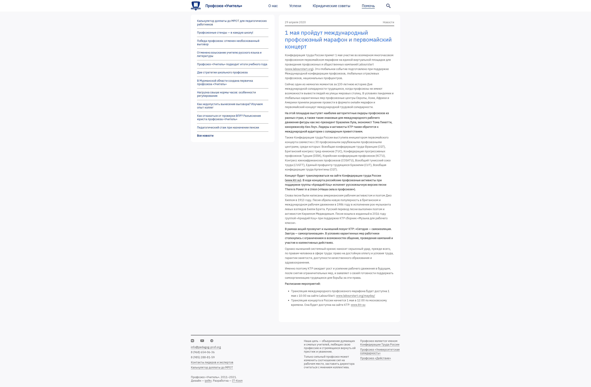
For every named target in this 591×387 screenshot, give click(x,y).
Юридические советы (331, 5)
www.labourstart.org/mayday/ (355, 295)
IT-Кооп (237, 380)
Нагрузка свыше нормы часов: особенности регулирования (226, 94)
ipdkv (208, 380)
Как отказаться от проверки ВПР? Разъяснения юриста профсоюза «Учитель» (229, 117)
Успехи (295, 5)
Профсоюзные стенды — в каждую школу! (225, 32)
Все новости (205, 135)
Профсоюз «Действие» (375, 358)
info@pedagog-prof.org (206, 347)
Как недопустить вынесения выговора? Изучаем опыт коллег (230, 105)
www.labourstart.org (299, 69)
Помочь (368, 5)
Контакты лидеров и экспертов (212, 362)
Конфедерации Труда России (379, 344)
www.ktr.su (293, 180)
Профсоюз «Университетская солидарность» (380, 351)
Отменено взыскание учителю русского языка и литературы (229, 54)
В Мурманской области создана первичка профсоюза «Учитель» (225, 82)
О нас (273, 5)
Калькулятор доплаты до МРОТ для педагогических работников (232, 22)
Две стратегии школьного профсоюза (222, 72)
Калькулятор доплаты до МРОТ (212, 367)
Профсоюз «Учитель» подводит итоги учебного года (232, 64)
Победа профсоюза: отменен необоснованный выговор (228, 42)
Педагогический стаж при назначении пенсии (228, 127)
